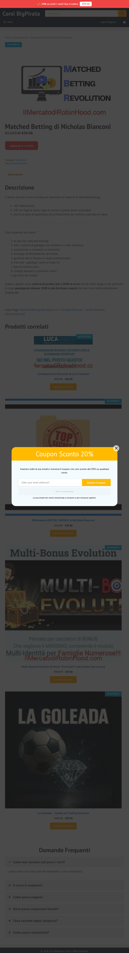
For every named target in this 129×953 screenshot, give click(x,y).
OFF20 (86, 3)
